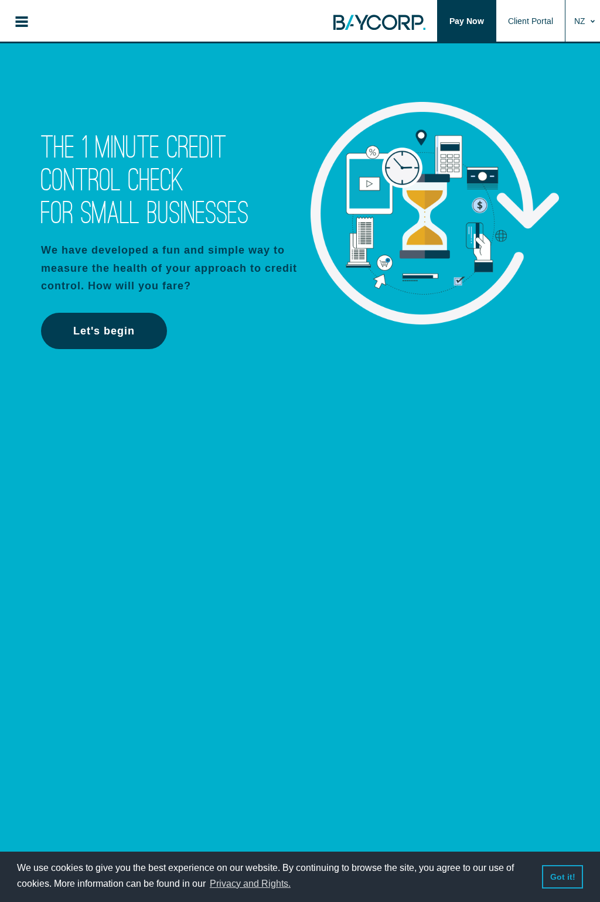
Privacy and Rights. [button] (250, 884)
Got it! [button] (562, 877)
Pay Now (466, 21)
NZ (581, 21)
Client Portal (530, 21)
